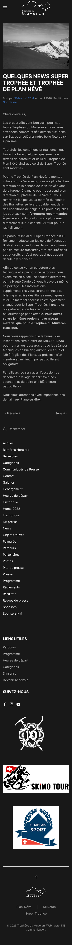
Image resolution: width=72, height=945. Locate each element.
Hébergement (13, 489)
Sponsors (10, 607)
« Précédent (12, 413)
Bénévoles (10, 456)
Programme (11, 581)
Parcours (9, 548)
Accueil (8, 443)
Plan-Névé (24, 907)
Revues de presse (15, 600)
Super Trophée (36, 913)
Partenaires (11, 554)
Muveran (49, 907)
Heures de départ (15, 495)
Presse (7, 574)
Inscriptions (11, 515)
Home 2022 (11, 509)
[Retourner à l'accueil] (36, 7)
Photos (8, 561)
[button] (5, 7)
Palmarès (9, 541)
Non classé (10, 102)
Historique (10, 502)
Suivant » (61, 413)
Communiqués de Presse (21, 469)
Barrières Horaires (16, 450)
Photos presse (13, 568)
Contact (9, 476)
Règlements (11, 587)
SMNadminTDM (24, 98)
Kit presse (10, 522)
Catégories (11, 463)
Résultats (9, 594)
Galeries (9, 482)
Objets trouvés (13, 535)
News (7, 528)
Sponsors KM (12, 613)
